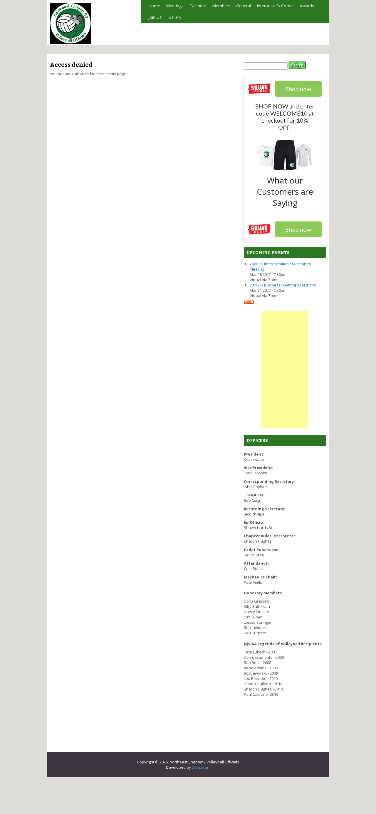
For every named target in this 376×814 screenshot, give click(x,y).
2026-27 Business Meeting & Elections (283, 285)
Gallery (174, 17)
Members (221, 6)
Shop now (298, 229)
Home (154, 6)
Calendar (197, 6)
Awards (307, 6)
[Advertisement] (284, 369)
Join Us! (155, 17)
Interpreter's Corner (275, 6)
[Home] (70, 42)
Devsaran (200, 767)
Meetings (175, 6)
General (243, 6)
